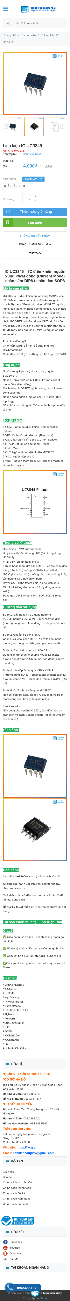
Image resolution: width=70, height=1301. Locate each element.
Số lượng (8, 198)
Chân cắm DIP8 (33, 179)
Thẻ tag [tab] (35, 253)
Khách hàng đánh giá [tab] (35, 244)
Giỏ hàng (8, 1171)
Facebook (16, 1241)
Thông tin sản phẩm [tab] (35, 235)
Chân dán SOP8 (14, 186)
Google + (15, 1253)
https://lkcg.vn (27, 1147)
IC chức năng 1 (30, 35)
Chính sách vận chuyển (17, 1182)
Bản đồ (7, 1177)
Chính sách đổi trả (14, 1193)
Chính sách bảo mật (15, 1203)
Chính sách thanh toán (17, 1187)
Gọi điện (35, 223)
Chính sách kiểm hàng (17, 1198)
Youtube (15, 1247)
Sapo (43, 1298)
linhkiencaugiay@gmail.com (33, 1153)
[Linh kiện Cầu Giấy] (38, 8)
